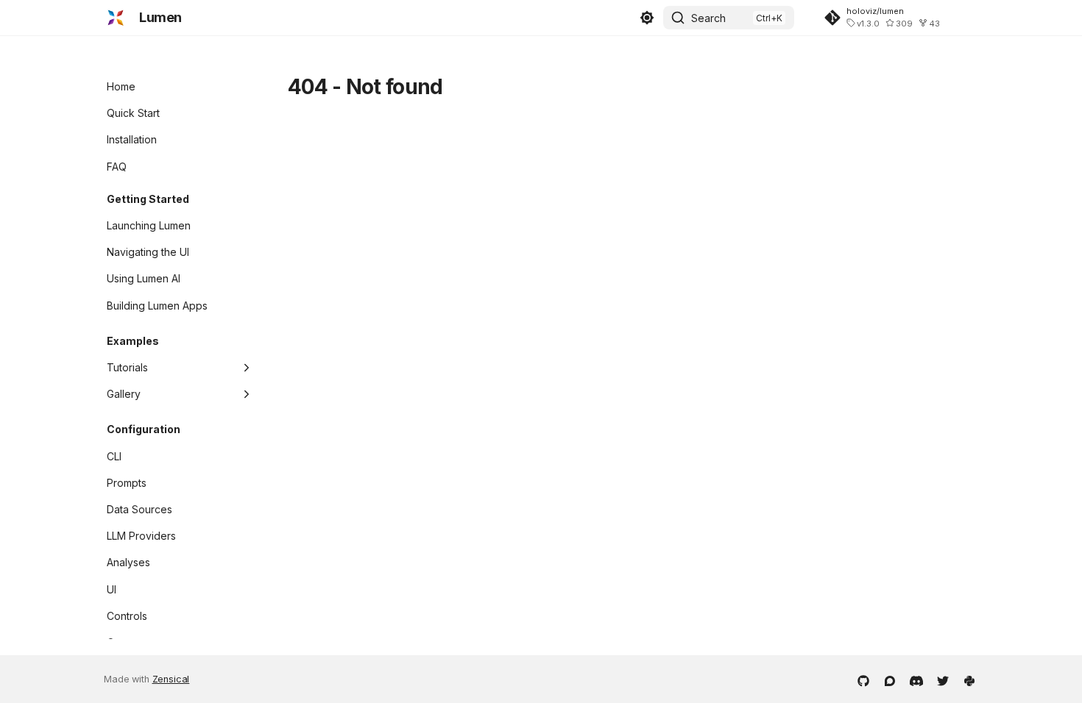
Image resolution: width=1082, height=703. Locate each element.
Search (708, 18)
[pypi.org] (969, 679)
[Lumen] (115, 17)
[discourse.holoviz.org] (890, 679)
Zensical (171, 679)
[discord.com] (916, 679)
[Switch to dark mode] (647, 17)
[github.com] (863, 679)
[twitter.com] (943, 679)
